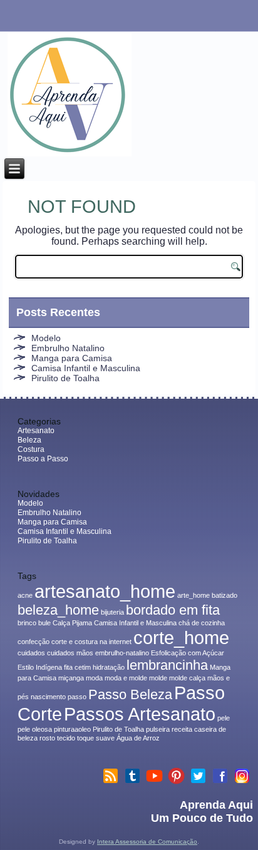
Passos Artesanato (139, 714)
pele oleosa (35, 729)
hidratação (109, 667)
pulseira (158, 729)
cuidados (31, 653)
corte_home (181, 637)
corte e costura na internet (91, 641)
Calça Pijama (72, 623)
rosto (47, 738)
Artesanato (36, 430)
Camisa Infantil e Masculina (85, 368)
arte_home (193, 595)
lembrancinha (167, 665)
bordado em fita (173, 610)
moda (94, 678)
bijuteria (112, 612)
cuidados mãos (70, 653)
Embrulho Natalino (68, 348)
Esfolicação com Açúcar (187, 653)
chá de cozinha (201, 623)
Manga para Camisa (71, 358)
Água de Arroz (138, 738)
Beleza (29, 440)
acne (25, 595)
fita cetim (77, 667)
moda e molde (126, 678)
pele (223, 718)
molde (158, 678)
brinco (27, 623)
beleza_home (58, 610)
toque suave (96, 738)
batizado (224, 595)
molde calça (187, 678)
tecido (66, 738)
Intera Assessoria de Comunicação (147, 841)
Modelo (46, 338)
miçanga (71, 678)
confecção (33, 641)
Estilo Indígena (40, 667)
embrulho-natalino (122, 653)
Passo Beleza (130, 694)
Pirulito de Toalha (65, 378)
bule (44, 623)
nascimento (48, 696)
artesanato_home (104, 591)
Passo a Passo (43, 458)
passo (77, 696)
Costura (31, 449)
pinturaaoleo (72, 729)
